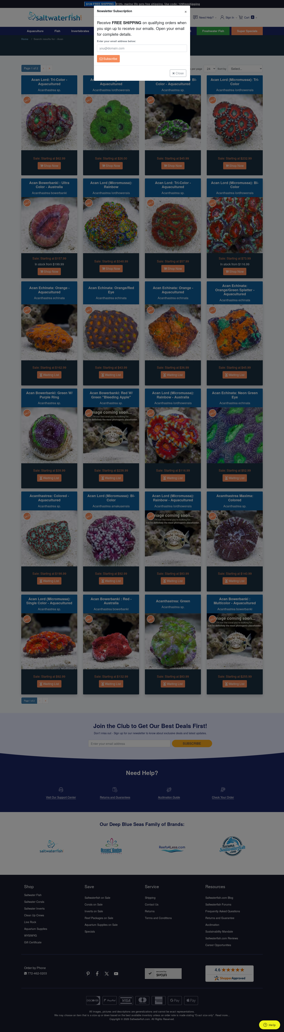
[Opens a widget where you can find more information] (269, 1025)
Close (179, 73)
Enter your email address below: (116, 41)
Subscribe (110, 58)
